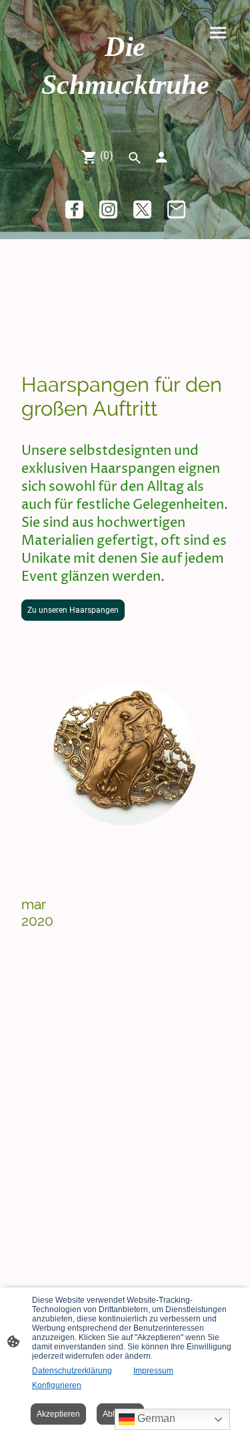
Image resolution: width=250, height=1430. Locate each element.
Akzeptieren (58, 1414)
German (155, 1418)
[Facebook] (74, 209)
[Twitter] (142, 209)
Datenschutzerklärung (72, 1370)
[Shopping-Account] (161, 157)
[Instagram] (108, 209)
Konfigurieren (56, 1385)
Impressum (153, 1370)
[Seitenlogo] (125, 115)
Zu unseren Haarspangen (73, 610)
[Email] (176, 209)
